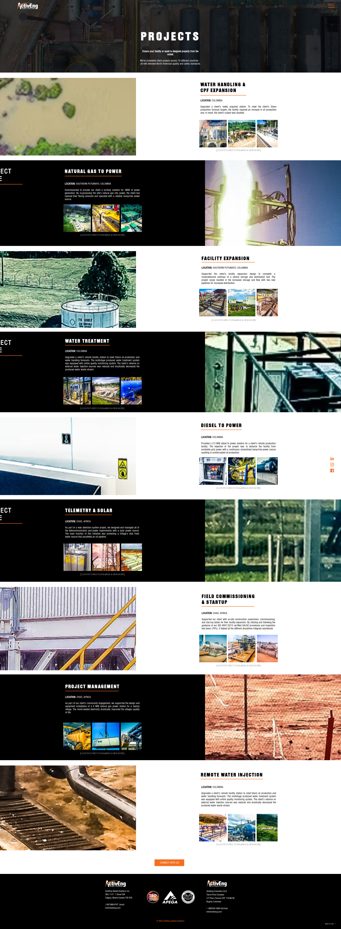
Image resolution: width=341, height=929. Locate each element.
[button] (331, 6)
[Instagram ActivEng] (332, 464)
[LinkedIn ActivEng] (332, 458)
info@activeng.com (113, 907)
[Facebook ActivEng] (332, 470)
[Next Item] (273, 133)
